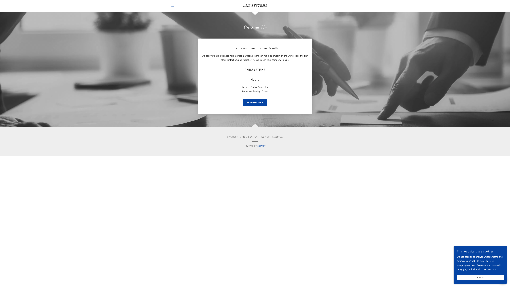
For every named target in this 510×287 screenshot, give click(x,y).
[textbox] (119, 58)
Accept (480, 277)
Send (119, 110)
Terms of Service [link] (144, 100)
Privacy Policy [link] (128, 100)
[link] (255, 6)
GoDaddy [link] (261, 146)
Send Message (255, 102)
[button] (172, 6)
